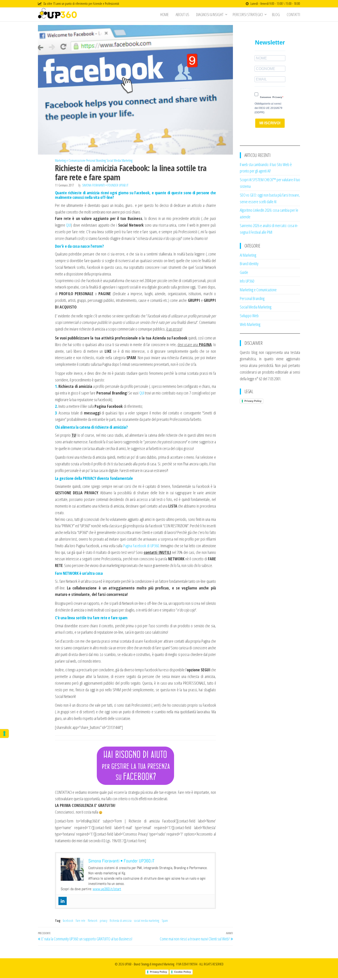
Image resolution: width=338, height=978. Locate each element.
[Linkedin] (62, 901)
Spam (165, 920)
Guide (244, 272)
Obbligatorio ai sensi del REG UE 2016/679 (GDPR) (268, 108)
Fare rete (80, 920)
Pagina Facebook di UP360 (141, 545)
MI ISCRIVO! (270, 123)
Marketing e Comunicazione (70, 160)
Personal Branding (96, 160)
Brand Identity (249, 263)
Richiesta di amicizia (121, 920)
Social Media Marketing (119, 160)
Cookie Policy (182, 971)
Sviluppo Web (249, 315)
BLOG (276, 14)
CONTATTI (293, 14)
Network (92, 920)
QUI (68, 225)
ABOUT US (182, 14)
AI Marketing (248, 255)
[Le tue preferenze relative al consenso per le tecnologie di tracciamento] (4, 733)
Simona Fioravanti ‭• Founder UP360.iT (105, 185)
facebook (68, 920)
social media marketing (146, 920)
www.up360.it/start (107, 888)
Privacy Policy (252, 401)
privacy (103, 920)
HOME (164, 14)
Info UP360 (247, 281)
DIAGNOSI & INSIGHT (209, 14)
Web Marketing (250, 324)
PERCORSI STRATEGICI (248, 14)
